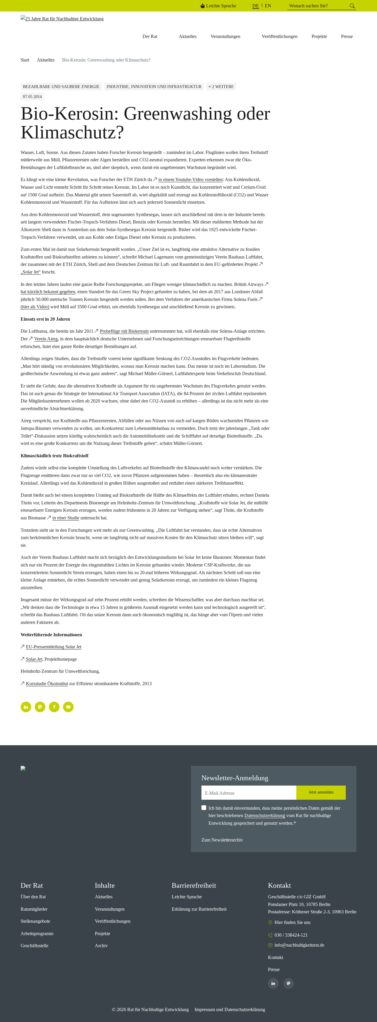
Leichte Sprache (221, 5)
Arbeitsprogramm (37, 933)
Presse (274, 969)
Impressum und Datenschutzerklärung (230, 1009)
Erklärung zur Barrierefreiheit (199, 909)
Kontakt (275, 957)
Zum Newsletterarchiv (222, 839)
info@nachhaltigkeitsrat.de (299, 945)
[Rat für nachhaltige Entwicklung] (62, 19)
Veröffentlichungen (112, 921)
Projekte (102, 933)
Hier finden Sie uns (292, 922)
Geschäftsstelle (34, 945)
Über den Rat (33, 896)
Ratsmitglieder (34, 909)
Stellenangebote (35, 921)
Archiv (101, 945)
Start (25, 59)
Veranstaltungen (110, 909)
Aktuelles (45, 59)
